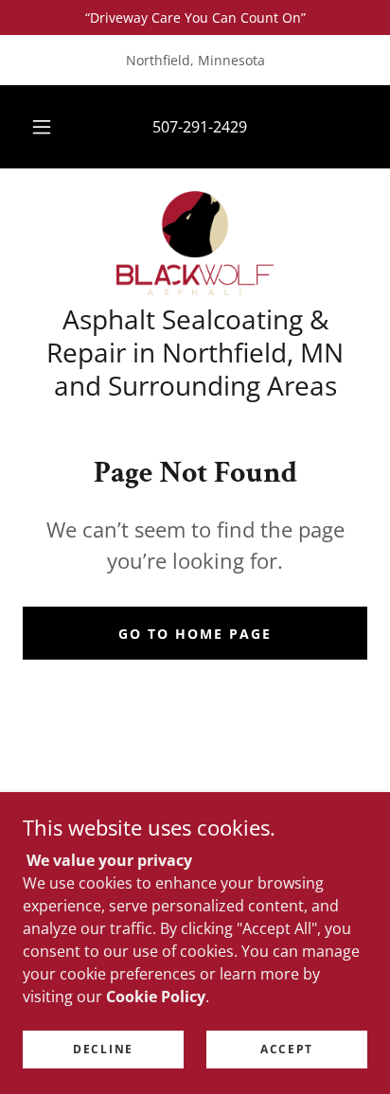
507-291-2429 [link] (199, 126)
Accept (286, 1049)
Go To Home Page (195, 634)
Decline (103, 1049)
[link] (195, 243)
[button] (42, 127)
